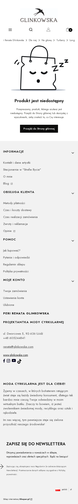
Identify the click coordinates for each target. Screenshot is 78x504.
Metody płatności (14, 203)
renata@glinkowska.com (18, 347)
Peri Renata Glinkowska (12, 40)
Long (72, 40)
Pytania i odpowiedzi (16, 257)
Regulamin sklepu (14, 264)
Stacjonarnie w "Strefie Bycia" (22, 169)
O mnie (7, 176)
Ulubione (8, 305)
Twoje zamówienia (15, 291)
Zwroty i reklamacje (15, 224)
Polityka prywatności (16, 271)
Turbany (60, 40)
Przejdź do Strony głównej (39, 129)
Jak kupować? (11, 250)
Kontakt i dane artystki (16, 162)
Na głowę (47, 40)
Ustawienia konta (13, 298)
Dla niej (33, 40)
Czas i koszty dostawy (17, 210)
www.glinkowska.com (15, 355)
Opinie (8, 231)
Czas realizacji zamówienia (20, 217)
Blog (6, 183)
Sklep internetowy (16, 499)
